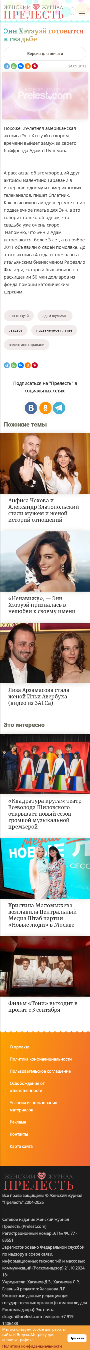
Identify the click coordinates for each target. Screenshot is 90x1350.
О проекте (20, 1047)
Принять (77, 1338)
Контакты (19, 1134)
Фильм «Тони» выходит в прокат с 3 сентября (43, 1006)
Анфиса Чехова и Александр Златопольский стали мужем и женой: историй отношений (43, 510)
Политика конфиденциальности (41, 1059)
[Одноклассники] (28, 66)
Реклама (18, 1122)
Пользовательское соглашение (40, 1071)
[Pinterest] (35, 66)
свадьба (15, 330)
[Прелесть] (33, 5)
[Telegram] (7, 66)
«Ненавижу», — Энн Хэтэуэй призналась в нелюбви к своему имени (42, 604)
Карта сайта (21, 1146)
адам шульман (55, 315)
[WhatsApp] (14, 66)
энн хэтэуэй (19, 315)
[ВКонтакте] (21, 66)
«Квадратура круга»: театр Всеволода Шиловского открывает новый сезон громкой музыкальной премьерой (45, 814)
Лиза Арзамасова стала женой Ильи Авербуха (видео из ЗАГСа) (39, 696)
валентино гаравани (26, 344)
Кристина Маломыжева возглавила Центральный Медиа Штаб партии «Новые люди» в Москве (42, 915)
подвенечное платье (54, 330)
